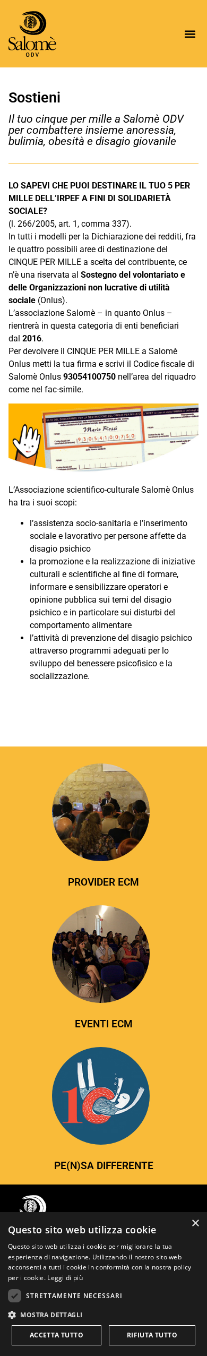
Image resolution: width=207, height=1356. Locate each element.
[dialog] (103, 1284)
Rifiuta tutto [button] (152, 1335)
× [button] (195, 1224)
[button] (190, 33)
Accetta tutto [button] (56, 1335)
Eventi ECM (104, 1024)
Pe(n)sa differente (103, 1166)
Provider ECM (103, 882)
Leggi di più (65, 1277)
